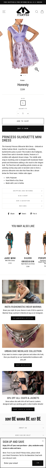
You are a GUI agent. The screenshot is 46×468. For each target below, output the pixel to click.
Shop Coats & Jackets (23, 409)
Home (22, 80)
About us (23, 427)
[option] (23, 2)
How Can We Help (23, 435)
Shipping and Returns (23, 190)
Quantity (23, 108)
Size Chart (23, 195)
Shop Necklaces (23, 365)
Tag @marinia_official (23, 318)
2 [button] (23, 75)
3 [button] (25, 75)
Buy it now (23, 128)
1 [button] (21, 75)
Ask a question (23, 200)
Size (23, 98)
